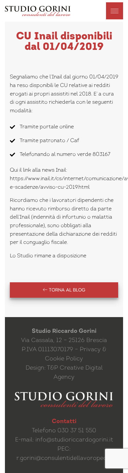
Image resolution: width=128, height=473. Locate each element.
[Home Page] (38, 11)
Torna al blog (66, 290)
